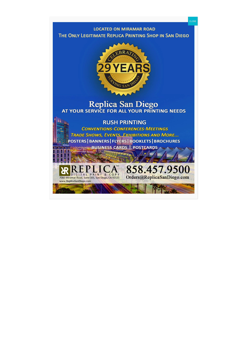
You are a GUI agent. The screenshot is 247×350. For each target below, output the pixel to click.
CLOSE (192, 21)
